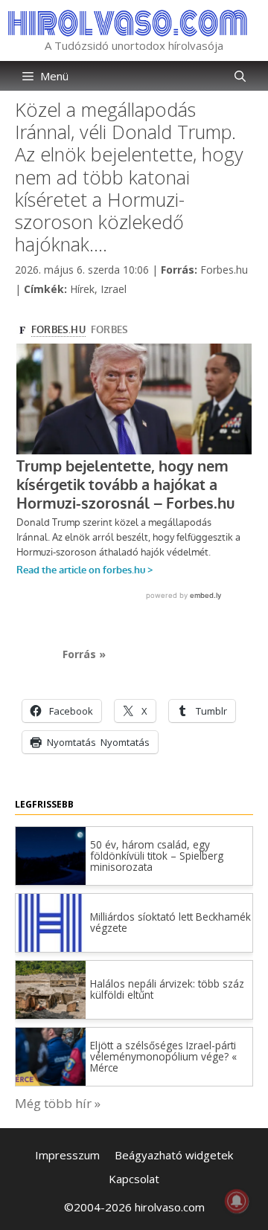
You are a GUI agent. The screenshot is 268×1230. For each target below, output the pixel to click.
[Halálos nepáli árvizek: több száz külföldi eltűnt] (51, 1014)
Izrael (113, 289)
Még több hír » (57, 1103)
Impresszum (67, 1154)
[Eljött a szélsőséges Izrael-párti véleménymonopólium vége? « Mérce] (51, 1080)
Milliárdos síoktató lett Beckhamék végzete (170, 922)
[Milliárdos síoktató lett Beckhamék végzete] (51, 893)
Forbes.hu (224, 270)
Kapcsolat (134, 1178)
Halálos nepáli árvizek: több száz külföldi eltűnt (167, 989)
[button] (240, 76)
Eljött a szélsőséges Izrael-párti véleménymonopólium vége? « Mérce (163, 1056)
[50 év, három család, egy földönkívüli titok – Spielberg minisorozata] (51, 880)
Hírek (82, 289)
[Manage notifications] (237, 1201)
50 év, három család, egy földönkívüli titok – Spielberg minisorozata (156, 855)
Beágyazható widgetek (174, 1154)
